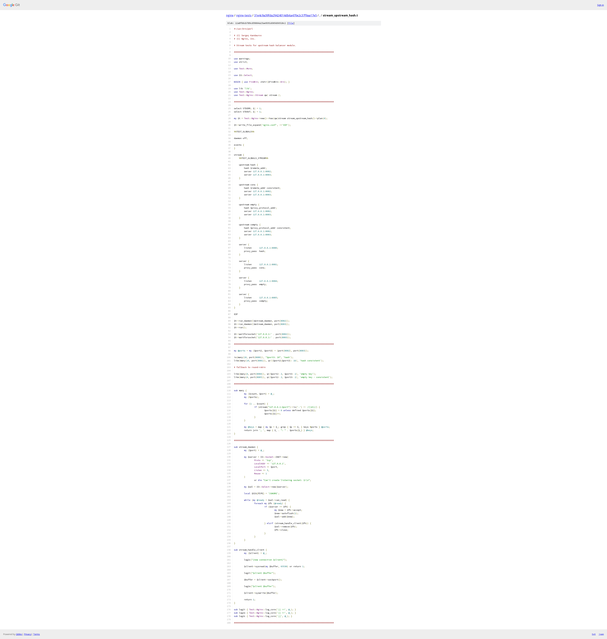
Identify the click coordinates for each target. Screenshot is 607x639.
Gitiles (19, 634)
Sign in (600, 4)
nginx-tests (243, 15)
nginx (229, 15)
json (601, 634)
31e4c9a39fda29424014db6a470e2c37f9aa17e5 (285, 15)
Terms (36, 634)
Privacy (27, 634)
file (290, 23)
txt (594, 634)
